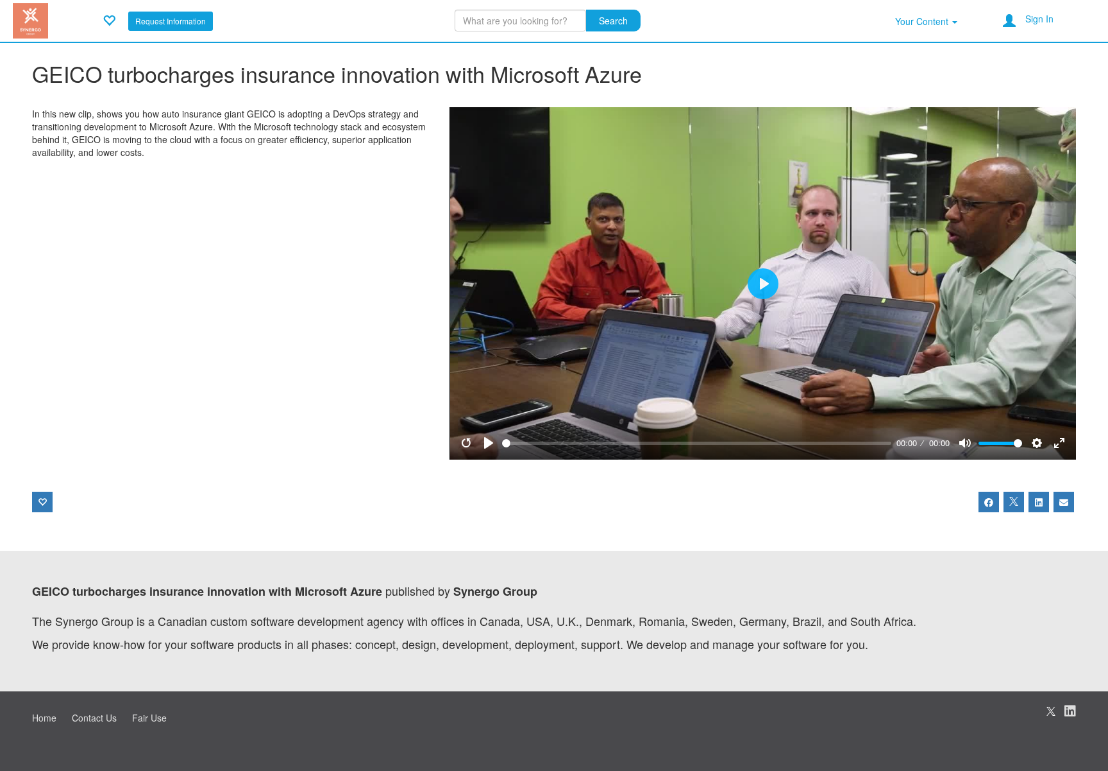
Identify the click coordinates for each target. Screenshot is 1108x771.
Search (613, 20)
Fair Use (149, 717)
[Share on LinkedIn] (1039, 502)
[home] (30, 19)
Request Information (170, 20)
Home (44, 717)
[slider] (697, 443)
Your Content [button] (923, 21)
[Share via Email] (1063, 502)
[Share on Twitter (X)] (1013, 502)
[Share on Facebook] (988, 502)
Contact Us (94, 717)
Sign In (1039, 18)
